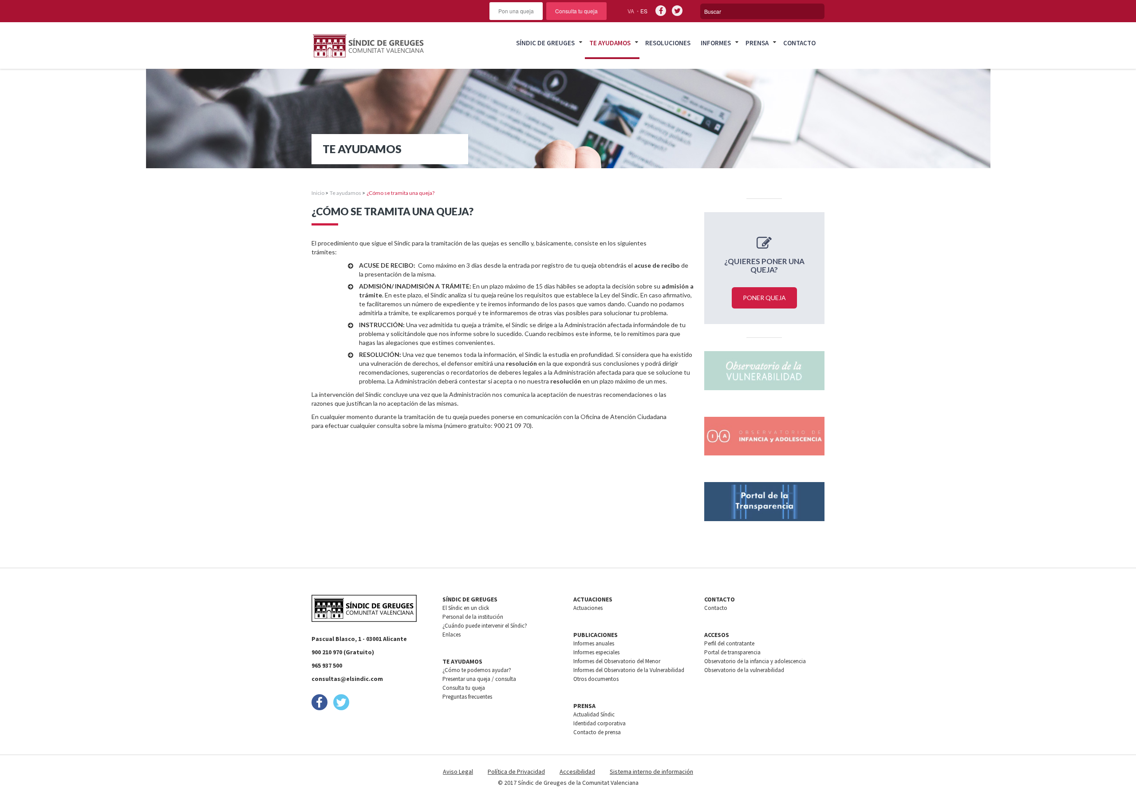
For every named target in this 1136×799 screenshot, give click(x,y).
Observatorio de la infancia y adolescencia (755, 661)
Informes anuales (593, 643)
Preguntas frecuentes (467, 696)
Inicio (318, 193)
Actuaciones (588, 608)
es (643, 11)
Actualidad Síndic (594, 714)
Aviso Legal (458, 771)
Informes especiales (596, 652)
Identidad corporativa (599, 723)
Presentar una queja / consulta (479, 679)
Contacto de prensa (597, 732)
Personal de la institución (472, 617)
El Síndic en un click (465, 608)
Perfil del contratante (729, 643)
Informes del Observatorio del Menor (616, 661)
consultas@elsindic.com (347, 679)
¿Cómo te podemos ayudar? (476, 670)
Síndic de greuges (545, 43)
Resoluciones (667, 43)
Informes (716, 43)
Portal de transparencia (732, 652)
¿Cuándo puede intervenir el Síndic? (484, 625)
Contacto (799, 43)
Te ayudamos (610, 43)
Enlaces (451, 634)
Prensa (757, 43)
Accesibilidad (577, 771)
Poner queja (764, 297)
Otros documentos (596, 679)
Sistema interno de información (651, 771)
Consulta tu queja (576, 11)
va (630, 11)
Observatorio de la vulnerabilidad (744, 670)
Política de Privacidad (516, 771)
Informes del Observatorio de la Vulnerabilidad (628, 670)
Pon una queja (516, 11)
